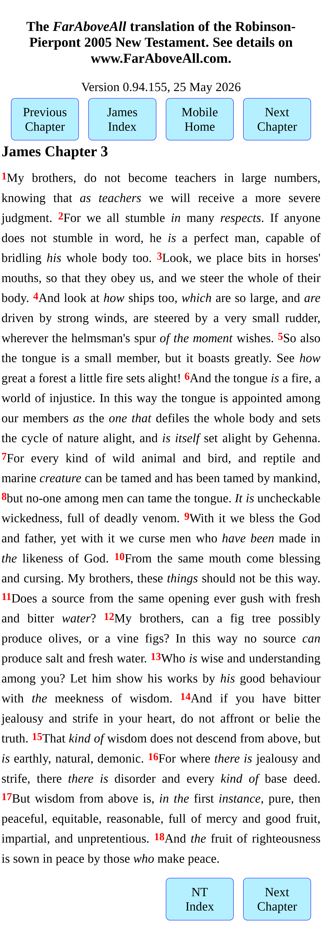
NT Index (199, 899)
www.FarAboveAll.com (159, 58)
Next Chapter (277, 119)
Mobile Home (199, 119)
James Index (122, 119)
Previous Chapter (45, 119)
